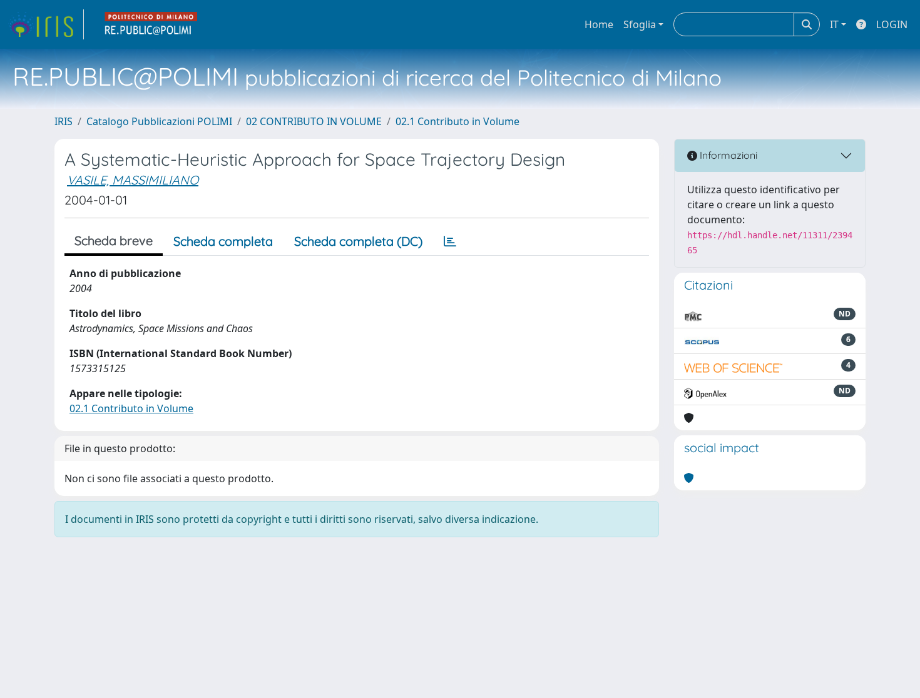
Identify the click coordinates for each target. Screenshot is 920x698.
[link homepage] (46, 24)
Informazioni (727, 155)
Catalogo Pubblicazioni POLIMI (159, 121)
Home (599, 24)
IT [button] (834, 24)
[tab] (450, 241)
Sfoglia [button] (639, 24)
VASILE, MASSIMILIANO (132, 180)
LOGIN (891, 24)
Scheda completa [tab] (223, 241)
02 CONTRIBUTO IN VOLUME (314, 121)
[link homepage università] (151, 24)
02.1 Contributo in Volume (457, 121)
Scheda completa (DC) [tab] (358, 241)
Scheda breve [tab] (113, 240)
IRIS (63, 121)
